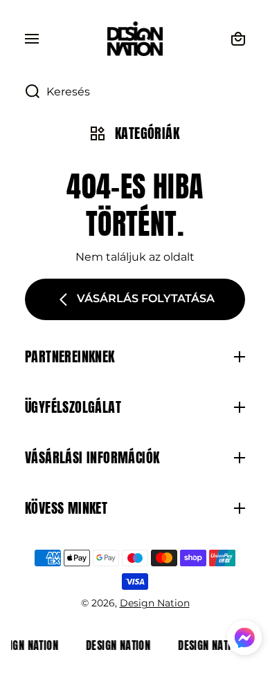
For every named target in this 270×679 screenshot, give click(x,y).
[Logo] (135, 38)
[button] (244, 639)
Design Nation (155, 603)
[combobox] (135, 92)
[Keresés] (25, 92)
